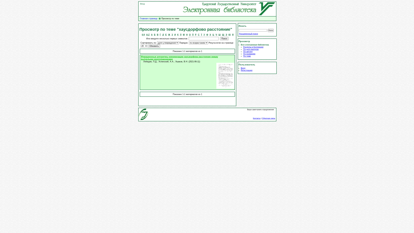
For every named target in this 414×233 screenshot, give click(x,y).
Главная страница (148, 18)
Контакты (257, 118)
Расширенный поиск (248, 34)
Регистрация (246, 70)
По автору (248, 51)
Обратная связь (268, 118)
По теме (247, 56)
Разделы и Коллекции (253, 47)
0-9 (143, 34)
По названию (249, 54)
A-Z (148, 34)
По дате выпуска (251, 49)
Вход (142, 4)
